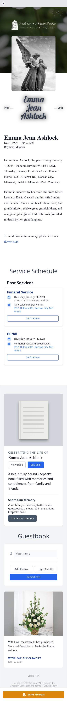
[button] (33, 614)
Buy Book (36, 464)
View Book (17, 464)
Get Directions (33, 318)
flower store (11, 241)
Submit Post (33, 577)
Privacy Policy (23, 685)
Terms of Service (43, 685)
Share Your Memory (22, 518)
